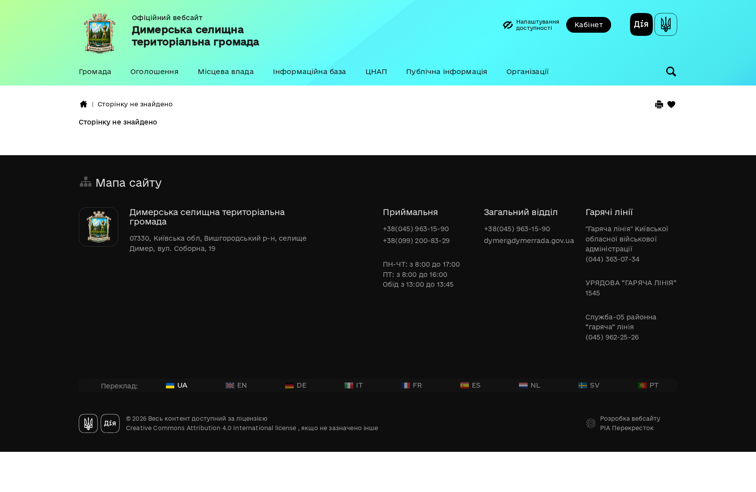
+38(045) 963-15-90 (416, 228)
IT (359, 385)
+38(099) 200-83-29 (416, 240)
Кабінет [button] (588, 24)
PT (654, 385)
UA (182, 385)
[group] (378, 42)
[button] (95, 71)
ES (476, 385)
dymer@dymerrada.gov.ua (529, 240)
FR (417, 385)
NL (535, 385)
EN (242, 385)
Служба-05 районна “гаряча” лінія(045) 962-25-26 (621, 327)
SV (595, 385)
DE (301, 385)
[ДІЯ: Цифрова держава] (665, 25)
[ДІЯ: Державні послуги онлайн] (641, 25)
